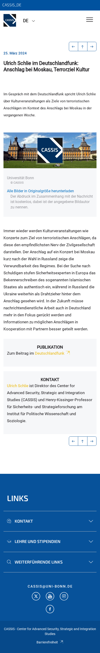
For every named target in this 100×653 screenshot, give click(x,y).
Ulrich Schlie (17, 385)
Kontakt (50, 379)
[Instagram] (64, 596)
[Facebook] (50, 609)
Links (17, 498)
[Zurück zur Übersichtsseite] (82, 46)
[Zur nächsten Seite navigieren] (92, 46)
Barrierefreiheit (47, 642)
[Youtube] (50, 596)
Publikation (50, 347)
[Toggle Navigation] (89, 20)
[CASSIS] (9, 20)
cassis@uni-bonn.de (50, 586)
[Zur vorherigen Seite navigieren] (73, 46)
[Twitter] (36, 596)
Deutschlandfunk (49, 353)
